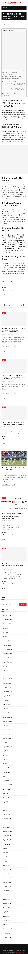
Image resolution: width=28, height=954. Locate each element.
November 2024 (7, 653)
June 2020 (5, 806)
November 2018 (7, 882)
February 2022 (7, 725)
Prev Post (7, 305)
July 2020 (5, 802)
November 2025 (7, 620)
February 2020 (7, 819)
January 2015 (6, 924)
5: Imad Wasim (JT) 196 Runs (10, 93)
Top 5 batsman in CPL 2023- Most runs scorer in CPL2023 (13, 73)
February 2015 (7, 920)
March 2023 (6, 704)
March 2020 (6, 814)
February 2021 (7, 772)
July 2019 (5, 848)
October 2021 (7, 742)
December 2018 (7, 878)
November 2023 (7, 683)
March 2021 (6, 768)
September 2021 (7, 747)
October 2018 (7, 886)
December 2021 (7, 734)
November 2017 (7, 903)
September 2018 (7, 891)
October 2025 (7, 624)
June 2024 (5, 666)
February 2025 (7, 645)
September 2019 (7, 840)
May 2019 (5, 857)
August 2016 (6, 907)
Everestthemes (20, 952)
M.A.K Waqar (10, 24)
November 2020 (7, 785)
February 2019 (7, 869)
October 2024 (7, 658)
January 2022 (6, 730)
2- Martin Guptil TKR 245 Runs (11, 78)
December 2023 (7, 679)
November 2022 (7, 721)
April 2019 (6, 861)
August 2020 (6, 797)
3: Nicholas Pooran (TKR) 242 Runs (12, 80)
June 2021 (5, 755)
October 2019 (7, 835)
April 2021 (6, 763)
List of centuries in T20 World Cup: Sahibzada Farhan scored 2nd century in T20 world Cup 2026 (13, 377)
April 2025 (6, 636)
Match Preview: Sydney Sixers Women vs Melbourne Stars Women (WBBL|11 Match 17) (13, 565)
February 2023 (7, 708)
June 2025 (5, 632)
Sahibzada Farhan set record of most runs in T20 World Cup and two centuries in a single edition (13, 330)
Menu (5, 7)
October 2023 (7, 687)
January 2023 (6, 713)
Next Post (20, 305)
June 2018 (5, 895)
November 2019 (7, 831)
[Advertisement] (13, 50)
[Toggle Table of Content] (23, 70)
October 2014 (7, 937)
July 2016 (5, 912)
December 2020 (7, 780)
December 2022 (7, 717)
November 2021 (7, 738)
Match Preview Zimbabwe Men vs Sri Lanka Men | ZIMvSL (13, 468)
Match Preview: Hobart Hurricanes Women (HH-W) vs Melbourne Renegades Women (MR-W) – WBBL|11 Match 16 (12, 515)
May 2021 (5, 759)
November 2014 (7, 933)
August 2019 (6, 844)
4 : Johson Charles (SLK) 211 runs (11, 81)
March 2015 (6, 916)
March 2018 (6, 899)
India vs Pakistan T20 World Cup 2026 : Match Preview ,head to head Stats (13, 423)
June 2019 (5, 852)
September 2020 (7, 793)
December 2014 (7, 929)
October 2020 (7, 789)
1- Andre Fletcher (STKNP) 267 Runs (12, 76)
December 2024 (7, 649)
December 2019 (7, 827)
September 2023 (7, 691)
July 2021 (5, 751)
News (4, 313)
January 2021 (6, 776)
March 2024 (6, 675)
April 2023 (6, 700)
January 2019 (6, 874)
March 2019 (6, 865)
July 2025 (5, 628)
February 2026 (7, 615)
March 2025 (6, 641)
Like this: (8, 95)
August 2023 (6, 696)
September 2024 (7, 662)
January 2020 (6, 823)
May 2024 (5, 670)
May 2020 (5, 810)
